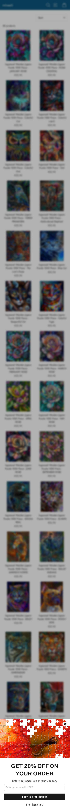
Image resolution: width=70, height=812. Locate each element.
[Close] (65, 724)
